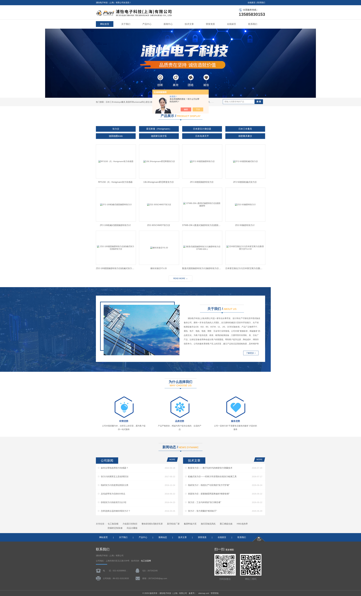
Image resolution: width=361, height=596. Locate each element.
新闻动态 (163, 537)
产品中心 (146, 24)
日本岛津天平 (202, 136)
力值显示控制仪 (130, 524)
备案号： (193, 593)
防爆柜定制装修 (115, 528)
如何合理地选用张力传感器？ (114, 468)
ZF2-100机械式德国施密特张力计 (115, 225)
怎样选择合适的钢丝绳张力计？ (115, 511)
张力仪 (115, 129)
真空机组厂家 (173, 524)
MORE (172, 459)
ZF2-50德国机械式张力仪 (245, 182)
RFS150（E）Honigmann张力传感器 (115, 182)
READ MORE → (180, 278)
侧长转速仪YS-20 (158, 268)
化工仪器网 (146, 561)
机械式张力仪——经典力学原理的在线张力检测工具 (212, 476)
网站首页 (104, 24)
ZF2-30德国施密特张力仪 (201, 182)
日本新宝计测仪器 (202, 129)
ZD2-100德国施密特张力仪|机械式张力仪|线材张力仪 (115, 268)
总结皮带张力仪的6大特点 (113, 493)
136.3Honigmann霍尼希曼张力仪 (158, 182)
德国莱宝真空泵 (159, 136)
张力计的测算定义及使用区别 (114, 476)
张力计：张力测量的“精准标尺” (202, 511)
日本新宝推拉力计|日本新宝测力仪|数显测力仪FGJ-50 (244, 268)
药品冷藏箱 (132, 528)
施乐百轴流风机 (208, 524)
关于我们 (125, 24)
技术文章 (189, 24)
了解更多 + (251, 353)
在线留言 (252, 2)
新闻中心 (168, 24)
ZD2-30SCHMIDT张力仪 (158, 225)
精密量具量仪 (245, 136)
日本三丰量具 (245, 129)
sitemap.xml (203, 593)
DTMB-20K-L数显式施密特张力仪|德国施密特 (201, 225)
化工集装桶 (113, 524)
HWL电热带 (242, 524)
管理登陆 (215, 593)
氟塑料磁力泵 (190, 524)
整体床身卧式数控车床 (152, 524)
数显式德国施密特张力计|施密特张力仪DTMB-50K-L (201, 268)
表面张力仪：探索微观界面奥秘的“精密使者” (209, 493)
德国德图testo (116, 136)
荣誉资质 (210, 24)
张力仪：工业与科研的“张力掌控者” (204, 502)
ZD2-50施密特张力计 (245, 225)
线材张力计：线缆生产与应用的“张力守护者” (209, 485)
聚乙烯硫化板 (226, 524)
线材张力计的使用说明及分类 (114, 485)
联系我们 (261, 2)
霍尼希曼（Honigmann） (158, 129)
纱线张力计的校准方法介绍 (113, 502)
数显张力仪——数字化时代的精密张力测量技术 (210, 468)
